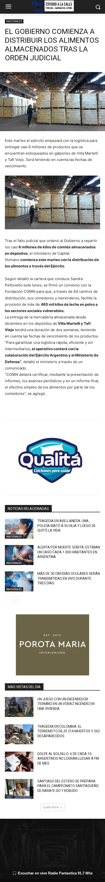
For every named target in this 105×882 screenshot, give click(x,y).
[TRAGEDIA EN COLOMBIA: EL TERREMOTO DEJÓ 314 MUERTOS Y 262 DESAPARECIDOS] (19, 734)
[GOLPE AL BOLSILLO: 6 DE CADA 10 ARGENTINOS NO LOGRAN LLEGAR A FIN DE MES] (19, 762)
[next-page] (16, 599)
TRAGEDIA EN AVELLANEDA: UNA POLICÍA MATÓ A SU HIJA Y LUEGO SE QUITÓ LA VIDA (66, 525)
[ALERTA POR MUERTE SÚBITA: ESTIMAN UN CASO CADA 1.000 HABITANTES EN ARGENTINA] (19, 555)
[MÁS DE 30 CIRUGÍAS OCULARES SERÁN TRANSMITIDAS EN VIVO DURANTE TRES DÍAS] (19, 581)
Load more (51, 807)
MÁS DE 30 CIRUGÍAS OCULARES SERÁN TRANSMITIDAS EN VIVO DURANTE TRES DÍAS (68, 578)
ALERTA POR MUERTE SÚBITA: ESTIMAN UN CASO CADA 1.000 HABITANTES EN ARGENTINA (68, 552)
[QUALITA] (52, 458)
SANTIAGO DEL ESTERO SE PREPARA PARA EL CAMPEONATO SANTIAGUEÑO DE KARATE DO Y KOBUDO (68, 786)
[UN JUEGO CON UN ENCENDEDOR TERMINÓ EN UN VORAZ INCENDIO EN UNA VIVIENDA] (19, 707)
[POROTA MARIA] (52, 644)
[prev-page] (8, 599)
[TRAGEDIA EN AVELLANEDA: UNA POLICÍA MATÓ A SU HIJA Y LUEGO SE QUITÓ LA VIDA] (19, 529)
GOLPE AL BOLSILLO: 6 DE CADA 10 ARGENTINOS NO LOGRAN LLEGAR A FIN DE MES (68, 758)
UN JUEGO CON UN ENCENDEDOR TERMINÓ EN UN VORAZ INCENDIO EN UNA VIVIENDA (65, 704)
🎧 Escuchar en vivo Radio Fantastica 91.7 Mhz (52, 873)
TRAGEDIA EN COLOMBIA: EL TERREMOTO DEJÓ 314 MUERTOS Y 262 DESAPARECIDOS (68, 731)
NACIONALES (14, 21)
